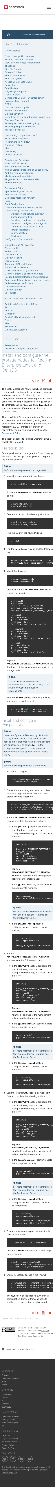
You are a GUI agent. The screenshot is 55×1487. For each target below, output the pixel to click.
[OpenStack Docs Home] (8, 34)
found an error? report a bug (20, 1349)
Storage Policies (13, 72)
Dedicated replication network (20, 197)
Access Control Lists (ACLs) (18, 81)
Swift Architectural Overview (19, 59)
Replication (10, 85)
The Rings (10, 66)
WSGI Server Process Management (22, 62)
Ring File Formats (13, 69)
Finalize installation (20, 229)
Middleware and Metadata (18, 176)
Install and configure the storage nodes (30, 223)
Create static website (15, 286)
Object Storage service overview (27, 213)
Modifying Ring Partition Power (20, 126)
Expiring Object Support (17, 101)
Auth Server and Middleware (19, 173)
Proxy (8, 307)
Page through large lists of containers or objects (29, 280)
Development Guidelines (17, 160)
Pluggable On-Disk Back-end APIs (22, 179)
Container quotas (13, 254)
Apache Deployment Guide (18, 191)
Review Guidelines (14, 154)
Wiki (4, 1426)
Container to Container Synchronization (24, 97)
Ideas (7, 148)
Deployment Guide (11, 433)
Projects (5, 1375)
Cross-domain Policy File (17, 107)
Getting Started (12, 50)
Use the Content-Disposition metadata (24, 273)
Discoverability (12, 248)
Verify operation (19, 233)
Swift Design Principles (16, 138)
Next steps (16, 236)
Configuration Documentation (19, 239)
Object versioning (13, 257)
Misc (7, 323)
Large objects (12, 261)
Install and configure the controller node (31, 220)
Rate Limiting (11, 88)
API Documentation (10, 1423)
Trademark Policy (9, 1442)
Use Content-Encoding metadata (21, 270)
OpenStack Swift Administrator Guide (23, 207)
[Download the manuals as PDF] (43, 381)
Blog (4, 1381)
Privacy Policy (8, 1445)
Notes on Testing (13, 145)
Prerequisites (11, 345)
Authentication (12, 251)
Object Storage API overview (19, 56)
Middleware (10, 326)
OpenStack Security (10, 1378)
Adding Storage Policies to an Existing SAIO (26, 169)
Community (10, 151)
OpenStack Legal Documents (30, 1336)
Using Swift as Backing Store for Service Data (28, 117)
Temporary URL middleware (19, 264)
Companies (6, 1404)
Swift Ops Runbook (14, 204)
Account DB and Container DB (20, 317)
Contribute (6, 1407)
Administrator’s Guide (15, 194)
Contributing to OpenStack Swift (21, 135)
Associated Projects (15, 129)
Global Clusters (12, 94)
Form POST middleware (16, 267)
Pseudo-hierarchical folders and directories (26, 277)
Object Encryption (14, 113)
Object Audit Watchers (16, 329)
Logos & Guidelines (10, 1438)
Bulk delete (10, 293)
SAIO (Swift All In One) (16, 163)
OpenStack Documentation (33, 34)
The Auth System (13, 78)
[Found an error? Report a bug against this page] (50, 381)
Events (5, 1397)
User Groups (7, 1394)
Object (8, 320)
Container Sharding (14, 120)
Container (10, 313)
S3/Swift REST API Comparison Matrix (24, 298)
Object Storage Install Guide (19, 210)
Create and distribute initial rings (27, 226)
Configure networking (22, 217)
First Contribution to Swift (17, 166)
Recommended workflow (17, 141)
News (4, 1385)
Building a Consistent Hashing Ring (22, 123)
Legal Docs (6, 1435)
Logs (7, 201)
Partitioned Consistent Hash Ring (21, 304)
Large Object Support (16, 91)
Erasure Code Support (16, 110)
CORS (8, 104)
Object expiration (13, 289)
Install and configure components (21, 348)
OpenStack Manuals (10, 1416)
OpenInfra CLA (8, 1448)
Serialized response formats (19, 283)
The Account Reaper (15, 75)
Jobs (4, 1400)
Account (9, 310)
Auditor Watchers (13, 182)
